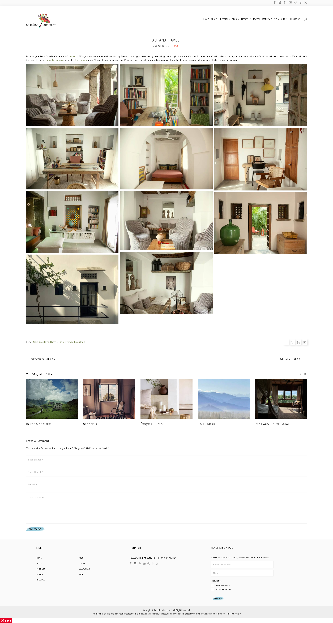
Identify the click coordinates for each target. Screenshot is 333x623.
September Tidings (292, 358)
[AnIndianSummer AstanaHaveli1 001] (166, 95)
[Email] (12, 320)
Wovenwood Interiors (40, 358)
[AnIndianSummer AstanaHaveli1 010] (72, 289)
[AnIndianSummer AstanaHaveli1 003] (166, 158)
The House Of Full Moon (272, 424)
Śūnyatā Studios (152, 424)
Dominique (80, 60)
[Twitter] (12, 309)
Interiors (40, 569)
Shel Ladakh (206, 424)
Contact (82, 563)
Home (39, 558)
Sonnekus (90, 424)
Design (39, 574)
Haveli (53, 341)
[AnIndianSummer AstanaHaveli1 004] (72, 158)
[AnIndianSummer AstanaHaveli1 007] (166, 220)
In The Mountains (39, 424)
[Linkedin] (12, 314)
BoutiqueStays (40, 341)
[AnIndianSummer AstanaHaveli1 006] (72, 222)
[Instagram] (135, 563)
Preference (216, 581)
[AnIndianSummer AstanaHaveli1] (72, 95)
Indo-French (65, 341)
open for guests (55, 60)
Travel (176, 46)
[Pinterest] (139, 563)
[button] (305, 374)
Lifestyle (40, 580)
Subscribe (295, 19)
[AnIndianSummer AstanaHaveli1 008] (166, 283)
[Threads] (148, 563)
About (81, 558)
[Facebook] (12, 303)
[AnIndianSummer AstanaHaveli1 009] (260, 223)
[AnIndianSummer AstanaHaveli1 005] (260, 159)
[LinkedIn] (153, 564)
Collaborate (85, 569)
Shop (81, 574)
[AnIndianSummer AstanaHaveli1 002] (260, 95)
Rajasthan (79, 341)
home (72, 56)
